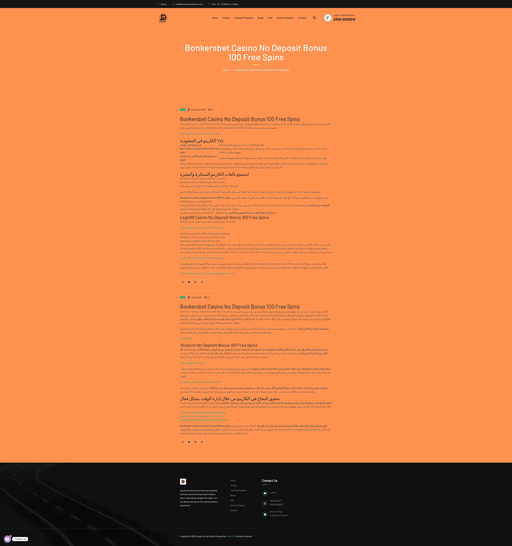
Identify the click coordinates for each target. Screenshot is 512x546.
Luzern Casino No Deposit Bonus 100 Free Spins (201, 416)
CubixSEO (230, 536)
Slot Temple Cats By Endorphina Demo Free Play (201, 258)
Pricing (226, 17)
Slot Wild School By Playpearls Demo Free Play (200, 382)
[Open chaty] (7, 539)
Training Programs (243, 17)
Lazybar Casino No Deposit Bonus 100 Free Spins (202, 227)
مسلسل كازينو (186, 338)
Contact (302, 17)
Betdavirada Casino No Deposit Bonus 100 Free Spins (203, 420)
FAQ (270, 17)
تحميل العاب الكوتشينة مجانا (192, 363)
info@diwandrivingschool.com (189, 4)
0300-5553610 (344, 19)
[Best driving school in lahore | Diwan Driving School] (163, 17)
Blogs (260, 17)
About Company (285, 17)
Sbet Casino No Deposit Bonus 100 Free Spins (200, 133)
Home (215, 17)
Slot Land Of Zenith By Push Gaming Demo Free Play (203, 412)
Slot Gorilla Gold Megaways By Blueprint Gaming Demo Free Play (208, 273)
